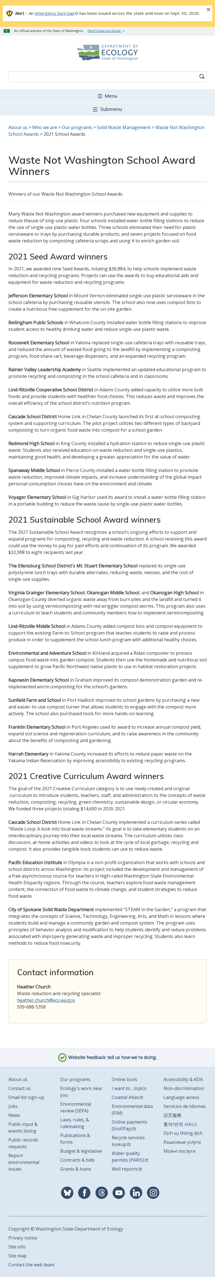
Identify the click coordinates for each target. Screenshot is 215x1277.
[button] (107, 95)
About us (17, 127)
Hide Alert (196, 10)
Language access (181, 1097)
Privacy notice (22, 1238)
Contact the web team (31, 1265)
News (14, 1115)
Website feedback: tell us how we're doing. (112, 1057)
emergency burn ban (54, 13)
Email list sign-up (26, 1097)
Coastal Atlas (125, 1097)
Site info (17, 1247)
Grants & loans (75, 1169)
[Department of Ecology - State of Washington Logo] (107, 52)
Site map (17, 1256)
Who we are (44, 127)
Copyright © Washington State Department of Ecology (65, 1229)
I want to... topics (129, 1088)
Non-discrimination (183, 1088)
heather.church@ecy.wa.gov (46, 1000)
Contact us (19, 1088)
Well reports (125, 1169)
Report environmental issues (23, 1162)
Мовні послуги (179, 1151)
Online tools (124, 1079)
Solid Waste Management (124, 127)
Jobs (13, 1106)
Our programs (77, 127)
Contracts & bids (77, 1160)
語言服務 (172, 1115)
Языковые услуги (182, 1142)
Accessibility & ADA (183, 1079)
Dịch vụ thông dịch (182, 1133)
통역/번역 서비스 (180, 1124)
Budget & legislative (81, 1151)
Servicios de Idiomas (184, 1106)
